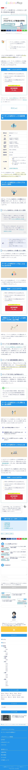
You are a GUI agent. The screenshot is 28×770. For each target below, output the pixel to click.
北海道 (5, 656)
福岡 (7, 654)
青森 (7, 670)
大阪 (7, 677)
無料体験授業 (5, 463)
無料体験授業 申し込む (14, 89)
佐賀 (7, 653)
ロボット (3, 533)
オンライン (4, 695)
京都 (7, 674)
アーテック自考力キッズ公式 (17, 218)
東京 (7, 684)
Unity (16, 693)
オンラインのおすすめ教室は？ (8, 732)
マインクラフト (4, 697)
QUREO (3, 739)
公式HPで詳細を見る (13, 168)
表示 (16, 108)
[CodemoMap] (14, 4)
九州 (5, 651)
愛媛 (7, 659)
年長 (12, 533)
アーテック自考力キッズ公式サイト (14, 347)
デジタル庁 (7, 526)
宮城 (7, 663)
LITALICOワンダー (5, 742)
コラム (4, 639)
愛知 (7, 649)
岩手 (7, 666)
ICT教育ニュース (8, 528)
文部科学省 (7, 523)
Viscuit (20, 693)
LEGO (3, 693)
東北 (5, 661)
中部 (5, 647)
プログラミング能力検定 (17, 695)
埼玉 (7, 682)
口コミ (3, 7)
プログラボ (3, 744)
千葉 (7, 681)
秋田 (7, 669)
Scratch (12, 693)
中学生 (15, 697)
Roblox (8, 693)
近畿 (5, 672)
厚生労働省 (7, 524)
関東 (5, 679)
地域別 (4, 645)
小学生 (8, 533)
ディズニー (9, 695)
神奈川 (7, 685)
